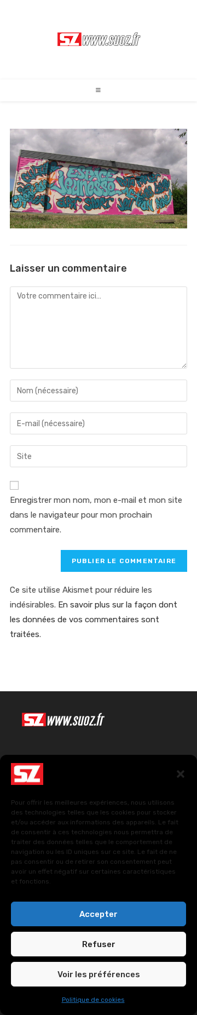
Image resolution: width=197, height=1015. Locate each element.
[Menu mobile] (99, 90)
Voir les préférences (98, 974)
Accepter (98, 914)
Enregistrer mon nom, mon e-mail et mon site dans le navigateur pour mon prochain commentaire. (96, 515)
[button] (180, 774)
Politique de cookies (93, 999)
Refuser (98, 944)
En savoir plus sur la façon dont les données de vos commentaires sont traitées (93, 619)
